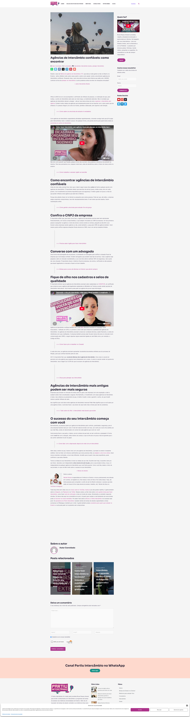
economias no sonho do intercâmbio (60, 123)
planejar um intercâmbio (68, 80)
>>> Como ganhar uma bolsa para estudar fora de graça (73, 207)
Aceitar (140, 709)
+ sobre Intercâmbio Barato (82, 84)
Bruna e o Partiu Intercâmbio (94, 498)
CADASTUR (101, 284)
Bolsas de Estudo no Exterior (75, 3)
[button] (187, 705)
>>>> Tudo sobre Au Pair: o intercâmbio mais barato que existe (76, 410)
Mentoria (88, 3)
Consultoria (96, 3)
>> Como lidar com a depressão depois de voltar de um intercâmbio (77, 443)
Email (118, 76)
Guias (113, 3)
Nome (119, 83)
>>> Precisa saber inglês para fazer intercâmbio (71, 243)
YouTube (52, 486)
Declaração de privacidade (16, 714)
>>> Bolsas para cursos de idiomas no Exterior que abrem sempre (76, 269)
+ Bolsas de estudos (82, 470)
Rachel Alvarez (67, 477)
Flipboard (65, 492)
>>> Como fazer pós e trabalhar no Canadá (69, 344)
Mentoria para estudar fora (126, 693)
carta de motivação (70, 494)
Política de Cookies (6, 714)
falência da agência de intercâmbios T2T (71, 74)
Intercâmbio (106, 3)
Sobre (62, 3)
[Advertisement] (82, 91)
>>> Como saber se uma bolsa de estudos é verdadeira (73, 111)
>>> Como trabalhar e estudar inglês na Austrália (71, 172)
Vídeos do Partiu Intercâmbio (59, 567)
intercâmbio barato (86, 66)
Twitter (73, 492)
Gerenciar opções (178, 709)
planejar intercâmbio (98, 66)
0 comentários (68, 66)
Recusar (159, 709)
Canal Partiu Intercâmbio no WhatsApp (95, 665)
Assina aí (87, 489)
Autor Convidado (57, 66)
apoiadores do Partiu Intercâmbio (65, 501)
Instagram (59, 486)
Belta (81, 327)
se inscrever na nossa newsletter (63, 498)
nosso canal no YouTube (77, 489)
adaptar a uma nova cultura (102, 453)
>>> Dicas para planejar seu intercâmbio (68, 377)
